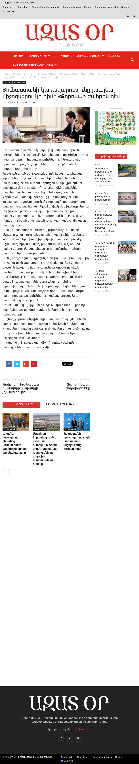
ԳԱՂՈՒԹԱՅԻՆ (62, 56)
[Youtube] (133, 16)
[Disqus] (46, 531)
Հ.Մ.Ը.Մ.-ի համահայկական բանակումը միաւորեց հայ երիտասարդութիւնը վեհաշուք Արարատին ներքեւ (106, 221)
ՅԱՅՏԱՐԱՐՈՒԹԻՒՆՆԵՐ (28, 64)
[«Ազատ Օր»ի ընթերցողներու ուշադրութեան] (127, 198)
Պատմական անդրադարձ (45, 7)
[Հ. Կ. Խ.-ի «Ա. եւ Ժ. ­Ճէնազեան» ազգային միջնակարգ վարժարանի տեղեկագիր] (127, 247)
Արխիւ (87, 7)
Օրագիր (125, 7)
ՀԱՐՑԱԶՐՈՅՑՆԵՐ (89, 56)
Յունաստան (19, 82)
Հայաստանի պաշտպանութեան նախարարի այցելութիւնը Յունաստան (77, 441)
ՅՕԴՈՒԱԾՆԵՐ (37, 56)
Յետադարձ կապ (71, 7)
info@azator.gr (82, 729)
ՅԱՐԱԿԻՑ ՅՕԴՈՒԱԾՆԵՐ (21, 404)
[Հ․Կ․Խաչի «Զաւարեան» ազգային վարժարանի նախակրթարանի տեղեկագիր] (127, 275)
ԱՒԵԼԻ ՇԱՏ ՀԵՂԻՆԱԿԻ (58, 404)
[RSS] (127, 16)
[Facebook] (122, 16)
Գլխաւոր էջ (9, 7)
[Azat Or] (69, 35)
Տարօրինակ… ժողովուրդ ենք (78, 386)
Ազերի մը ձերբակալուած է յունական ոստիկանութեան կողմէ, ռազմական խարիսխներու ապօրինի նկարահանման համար (45, 449)
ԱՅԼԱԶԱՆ (113, 56)
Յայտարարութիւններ (106, 7)
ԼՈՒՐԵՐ (18, 56)
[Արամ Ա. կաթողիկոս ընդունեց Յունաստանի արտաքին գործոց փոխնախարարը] (16, 422)
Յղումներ (23, 7)
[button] (132, 60)
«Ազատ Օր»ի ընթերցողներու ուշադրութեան (103, 196)
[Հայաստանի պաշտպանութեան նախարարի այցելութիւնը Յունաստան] (77, 422)
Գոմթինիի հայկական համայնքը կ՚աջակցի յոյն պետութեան (21, 388)
